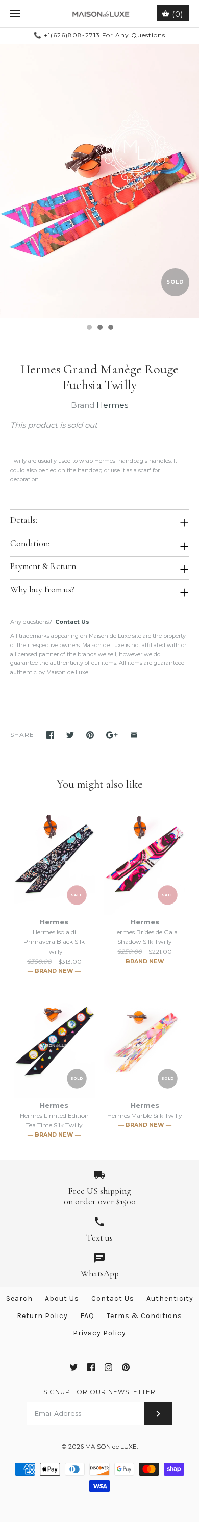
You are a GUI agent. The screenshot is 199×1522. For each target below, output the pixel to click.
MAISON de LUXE (111, 1446)
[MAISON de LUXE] (99, 13)
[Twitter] (74, 1367)
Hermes (112, 405)
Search (19, 1298)
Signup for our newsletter (99, 1392)
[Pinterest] (126, 1367)
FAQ (87, 1315)
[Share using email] (134, 735)
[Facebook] (91, 1367)
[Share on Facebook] (50, 735)
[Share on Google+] (112, 735)
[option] (99, 181)
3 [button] (110, 328)
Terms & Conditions (144, 1315)
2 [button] (99, 328)
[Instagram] (108, 1367)
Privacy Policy (99, 1333)
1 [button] (89, 328)
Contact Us (72, 621)
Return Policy (42, 1315)
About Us (62, 1298)
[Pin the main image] (90, 735)
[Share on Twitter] (70, 735)
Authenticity (169, 1298)
